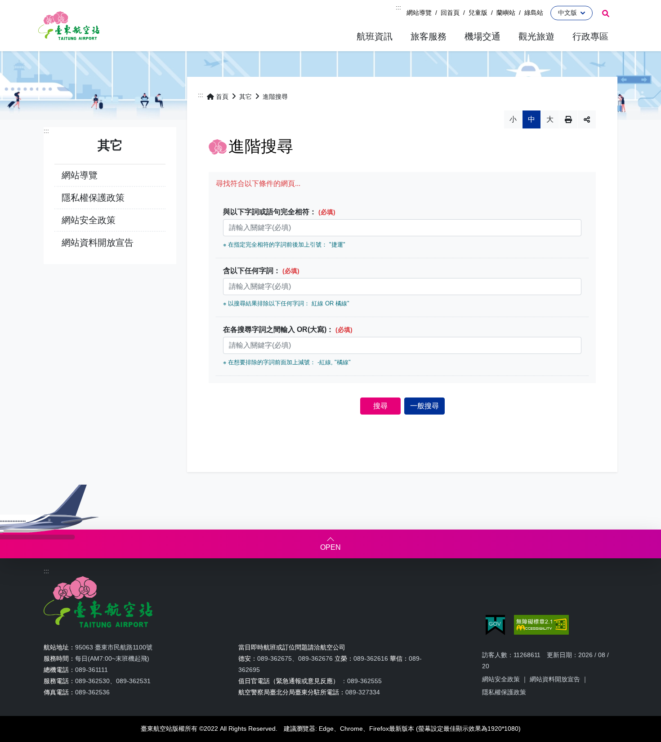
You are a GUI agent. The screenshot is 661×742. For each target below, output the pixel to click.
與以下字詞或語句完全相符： (279, 212)
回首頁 (450, 12)
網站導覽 (419, 12)
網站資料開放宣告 (98, 242)
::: (398, 7)
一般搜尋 (424, 406)
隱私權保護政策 (93, 198)
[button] (375, 36)
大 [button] (550, 119)
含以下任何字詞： (261, 270)
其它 (245, 96)
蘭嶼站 (505, 12)
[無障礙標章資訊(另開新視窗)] (541, 625)
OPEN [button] (330, 547)
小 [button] (513, 119)
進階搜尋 (275, 96)
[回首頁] (68, 25)
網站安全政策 (89, 220)
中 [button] (531, 119)
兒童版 (478, 12)
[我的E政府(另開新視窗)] (495, 625)
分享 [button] (587, 119)
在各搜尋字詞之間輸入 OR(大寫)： (288, 329)
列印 (568, 119)
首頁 (222, 96)
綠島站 (533, 12)
